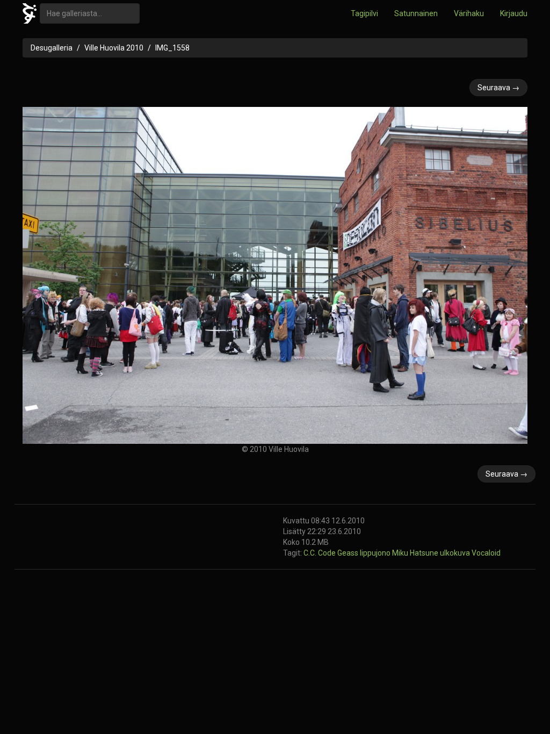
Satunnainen (416, 13)
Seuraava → (498, 87)
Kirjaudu (513, 13)
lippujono (376, 553)
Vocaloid (486, 553)
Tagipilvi (364, 13)
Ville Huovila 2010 (113, 48)
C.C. (310, 553)
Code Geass (339, 553)
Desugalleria (52, 48)
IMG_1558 (172, 48)
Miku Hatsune (416, 553)
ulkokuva (456, 553)
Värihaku (469, 13)
